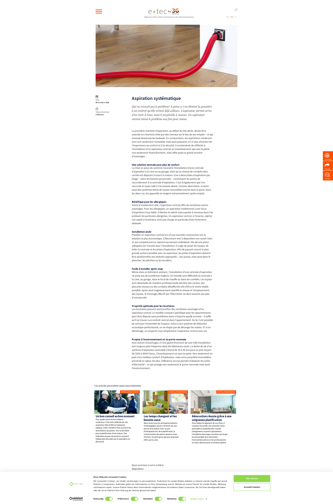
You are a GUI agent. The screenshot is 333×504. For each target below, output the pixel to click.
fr (232, 17)
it (235, 17)
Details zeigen (197, 499)
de (227, 17)
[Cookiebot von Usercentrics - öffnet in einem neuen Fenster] (76, 499)
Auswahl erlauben (252, 487)
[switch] (134, 499)
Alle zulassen (252, 478)
